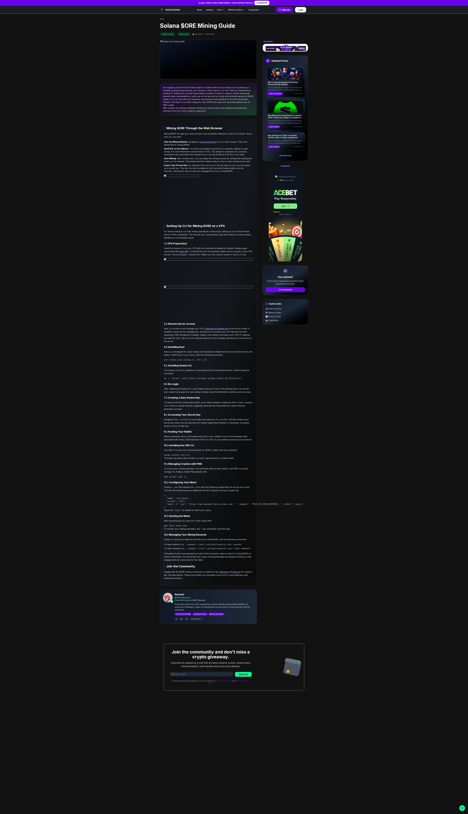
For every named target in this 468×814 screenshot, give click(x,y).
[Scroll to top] (462, 808)
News (199, 10)
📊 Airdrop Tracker (273, 316)
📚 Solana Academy (274, 309)
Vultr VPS (183, 251)
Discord (236, 572)
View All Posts (285, 156)
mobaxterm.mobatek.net (216, 328)
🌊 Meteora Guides (273, 313)
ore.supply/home (208, 142)
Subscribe (243, 674)
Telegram (223, 572)
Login (300, 10)
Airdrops (209, 10)
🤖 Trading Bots (272, 320)
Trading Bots (253, 10)
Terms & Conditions (224, 681)
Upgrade (286, 10)
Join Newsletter (285, 290)
